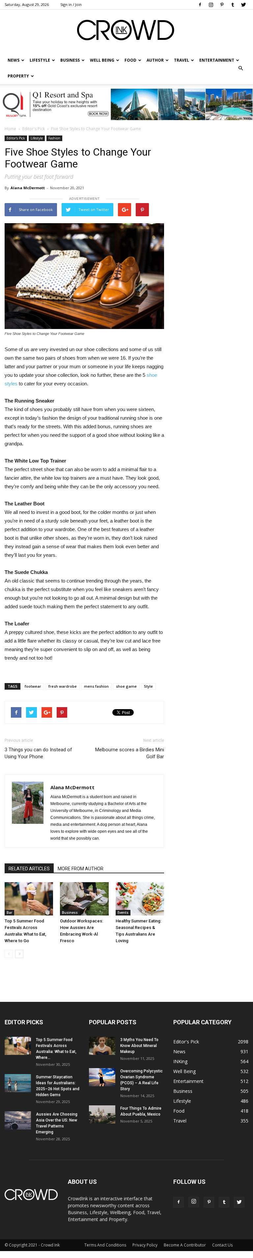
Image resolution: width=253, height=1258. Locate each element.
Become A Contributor (185, 1245)
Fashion (54, 138)
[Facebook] (200, 4)
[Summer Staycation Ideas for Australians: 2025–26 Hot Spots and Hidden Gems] (18, 1083)
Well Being (102, 60)
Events (123, 912)
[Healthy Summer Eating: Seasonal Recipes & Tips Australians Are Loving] (140, 898)
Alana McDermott (28, 187)
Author (155, 60)
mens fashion (96, 686)
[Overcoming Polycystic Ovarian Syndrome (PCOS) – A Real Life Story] (102, 1077)
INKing (180, 1061)
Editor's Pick (33, 129)
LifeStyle (40, 60)
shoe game (126, 686)
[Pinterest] (222, 4)
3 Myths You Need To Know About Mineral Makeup (139, 1045)
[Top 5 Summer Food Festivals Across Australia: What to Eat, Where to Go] (29, 898)
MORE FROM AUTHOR (80, 868)
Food (130, 60)
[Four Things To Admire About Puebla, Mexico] (102, 1114)
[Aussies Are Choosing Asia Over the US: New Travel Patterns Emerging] (18, 1120)
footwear (33, 686)
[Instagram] (211, 4)
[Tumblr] (233, 4)
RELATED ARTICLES (29, 868)
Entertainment (216, 60)
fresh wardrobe (62, 686)
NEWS (13, 60)
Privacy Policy (144, 1245)
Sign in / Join (71, 4)
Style (148, 686)
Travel (181, 60)
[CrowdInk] (126, 31)
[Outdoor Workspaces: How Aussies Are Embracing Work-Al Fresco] (84, 898)
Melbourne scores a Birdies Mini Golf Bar (129, 753)
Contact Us (222, 1245)
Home (10, 129)
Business (70, 60)
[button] (240, 68)
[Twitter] (243, 4)
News (179, 1051)
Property (18, 76)
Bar (9, 912)
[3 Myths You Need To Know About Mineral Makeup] (102, 1046)
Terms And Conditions (105, 1245)
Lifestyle (37, 138)
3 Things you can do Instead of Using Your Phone (38, 753)
